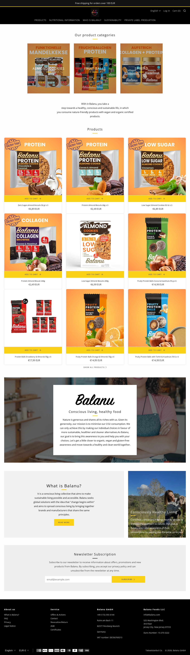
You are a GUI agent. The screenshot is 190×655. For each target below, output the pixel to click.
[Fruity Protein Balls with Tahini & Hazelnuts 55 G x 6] (157, 318)
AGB (53, 626)
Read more (64, 522)
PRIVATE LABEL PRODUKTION (140, 20)
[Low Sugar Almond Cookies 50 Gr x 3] (157, 166)
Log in (166, 10)
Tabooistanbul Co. (154, 650)
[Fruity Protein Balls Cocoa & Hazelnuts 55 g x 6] (157, 242)
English (154, 10)
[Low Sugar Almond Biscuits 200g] (95, 242)
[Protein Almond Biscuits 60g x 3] (95, 166)
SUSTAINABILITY (112, 20)
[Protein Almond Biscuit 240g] (33, 242)
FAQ (6, 618)
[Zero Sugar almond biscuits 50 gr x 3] (33, 166)
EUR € (22, 650)
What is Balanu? (11, 614)
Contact (54, 618)
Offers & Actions (58, 614)
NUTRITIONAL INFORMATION (64, 20)
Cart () (177, 10)
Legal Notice (10, 626)
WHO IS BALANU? (92, 20)
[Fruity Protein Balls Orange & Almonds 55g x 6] (95, 318)
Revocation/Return (59, 622)
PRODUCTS (40, 20)
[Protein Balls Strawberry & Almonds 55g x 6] (33, 318)
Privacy (7, 622)
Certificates (56, 629)
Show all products (94, 367)
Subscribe (127, 579)
